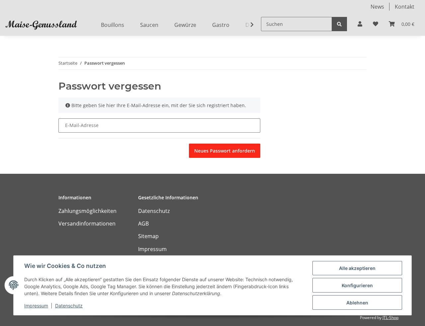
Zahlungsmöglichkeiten (87, 211)
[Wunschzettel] (375, 24)
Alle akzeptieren (357, 268)
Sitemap (148, 236)
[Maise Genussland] (41, 24)
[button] (360, 24)
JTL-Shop (390, 317)
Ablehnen (357, 302)
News (377, 6)
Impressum (152, 249)
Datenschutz (154, 211)
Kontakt (404, 6)
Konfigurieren (357, 285)
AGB (143, 223)
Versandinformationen (87, 223)
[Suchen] (339, 24)
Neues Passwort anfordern (224, 151)
